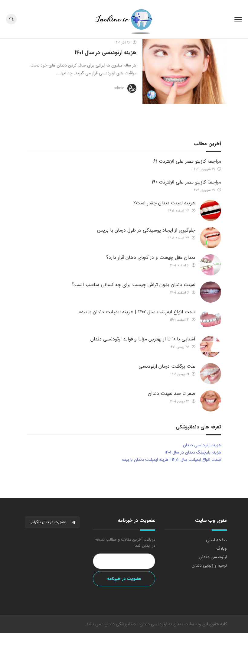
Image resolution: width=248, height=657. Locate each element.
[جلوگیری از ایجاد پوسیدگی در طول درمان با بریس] (210, 237)
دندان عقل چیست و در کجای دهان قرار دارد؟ (150, 257)
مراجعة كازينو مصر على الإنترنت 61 (187, 161)
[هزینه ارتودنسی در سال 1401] (184, 71)
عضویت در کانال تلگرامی (48, 522)
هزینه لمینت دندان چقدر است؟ (164, 203)
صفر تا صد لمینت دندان (171, 393)
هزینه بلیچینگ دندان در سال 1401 (193, 452)
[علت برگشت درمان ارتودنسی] (210, 373)
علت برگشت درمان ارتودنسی (167, 366)
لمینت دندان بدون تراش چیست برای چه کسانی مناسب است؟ (133, 284)
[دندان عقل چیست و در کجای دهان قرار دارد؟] (210, 264)
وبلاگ (221, 548)
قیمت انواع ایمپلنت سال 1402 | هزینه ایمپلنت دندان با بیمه (137, 312)
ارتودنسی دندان (213, 557)
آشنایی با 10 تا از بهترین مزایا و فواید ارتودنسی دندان (142, 339)
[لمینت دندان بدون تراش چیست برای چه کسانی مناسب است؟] (210, 292)
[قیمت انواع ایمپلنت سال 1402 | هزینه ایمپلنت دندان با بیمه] (210, 319)
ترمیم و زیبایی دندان (209, 565)
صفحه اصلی (216, 540)
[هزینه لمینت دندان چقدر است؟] (210, 210)
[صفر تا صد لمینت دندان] (210, 400)
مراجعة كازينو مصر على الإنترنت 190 (186, 182)
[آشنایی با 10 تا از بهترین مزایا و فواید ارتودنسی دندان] (210, 346)
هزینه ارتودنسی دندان (202, 445)
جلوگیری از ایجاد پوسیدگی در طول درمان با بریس (146, 230)
